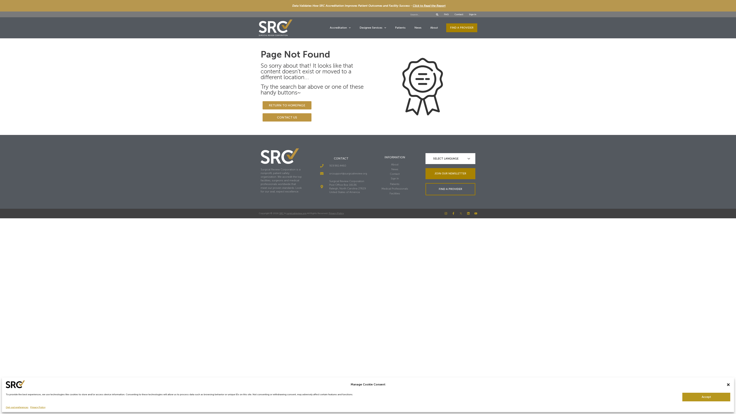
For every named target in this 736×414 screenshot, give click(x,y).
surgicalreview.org (296, 213)
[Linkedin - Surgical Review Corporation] (468, 213)
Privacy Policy (37, 407)
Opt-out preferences (17, 407)
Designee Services (371, 27)
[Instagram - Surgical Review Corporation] (445, 213)
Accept (706, 397)
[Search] (437, 14)
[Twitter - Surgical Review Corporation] (460, 213)
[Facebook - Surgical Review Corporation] (453, 213)
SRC (281, 213)
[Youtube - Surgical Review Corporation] (475, 213)
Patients (400, 27)
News (417, 27)
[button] (728, 385)
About (434, 27)
